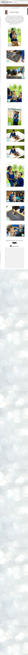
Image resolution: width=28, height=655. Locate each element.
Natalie (8, 17)
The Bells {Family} (14, 12)
